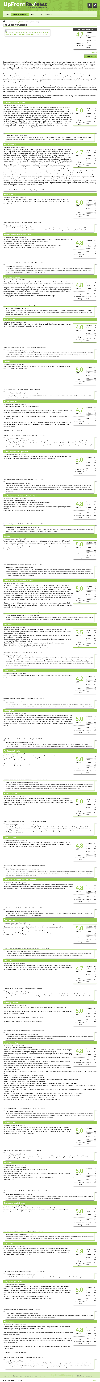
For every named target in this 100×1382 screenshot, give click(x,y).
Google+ (94, 1380)
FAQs (40, 14)
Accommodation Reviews (20, 14)
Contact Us (48, 14)
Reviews (9, 1376)
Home (7, 14)
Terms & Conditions (43, 1376)
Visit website (93, 52)
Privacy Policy (33, 1376)
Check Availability (90, 56)
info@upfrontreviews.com (86, 1376)
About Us (33, 14)
